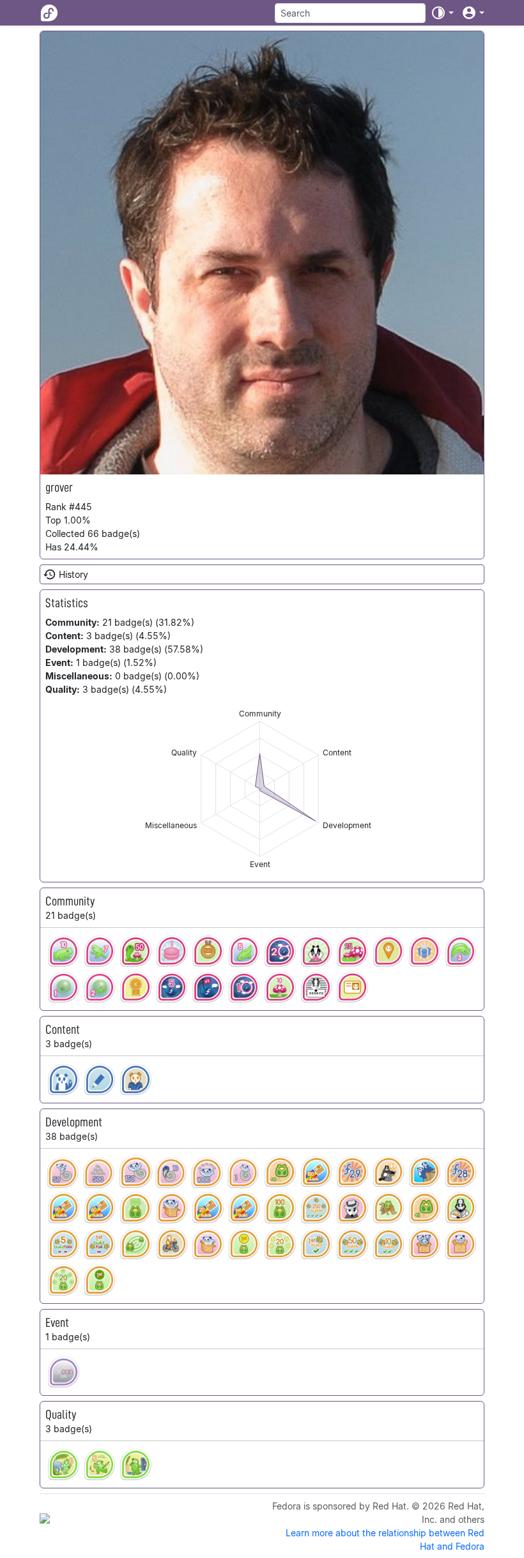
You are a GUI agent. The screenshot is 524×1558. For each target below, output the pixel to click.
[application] (260, 789)
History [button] (73, 574)
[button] (442, 12)
